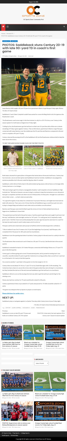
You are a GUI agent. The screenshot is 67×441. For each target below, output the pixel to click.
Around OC (6, 41)
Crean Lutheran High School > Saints (33, 335)
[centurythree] (33, 155)
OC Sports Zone (38, 348)
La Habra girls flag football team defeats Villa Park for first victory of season (11, 344)
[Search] (64, 26)
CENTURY (8, 307)
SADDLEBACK (26, 307)
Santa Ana (14, 41)
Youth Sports (5, 435)
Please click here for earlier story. (13, 293)
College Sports (25, 433)
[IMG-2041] (54, 155)
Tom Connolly (16, 348)
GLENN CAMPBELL (16, 307)
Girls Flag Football (8, 338)
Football (27, 338)
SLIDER (33, 307)
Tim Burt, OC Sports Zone (10, 56)
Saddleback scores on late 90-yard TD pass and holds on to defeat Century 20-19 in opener (16, 313)
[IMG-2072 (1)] (13, 155)
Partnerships (14, 435)
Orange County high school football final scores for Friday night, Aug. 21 (55, 344)
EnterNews (39, 439)
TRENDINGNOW (40, 307)
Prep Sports (16, 433)
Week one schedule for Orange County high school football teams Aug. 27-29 (33, 344)
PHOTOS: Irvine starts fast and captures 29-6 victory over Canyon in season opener (51, 313)
